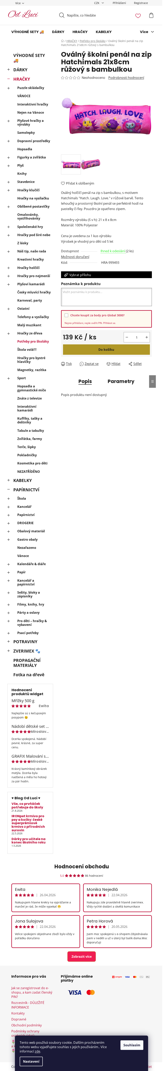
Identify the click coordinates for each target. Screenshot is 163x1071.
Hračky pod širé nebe (33, 235)
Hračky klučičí (28, 190)
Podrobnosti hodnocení (126, 77)
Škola (21, 498)
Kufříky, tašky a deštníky (29, 420)
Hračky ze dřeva (29, 333)
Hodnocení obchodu (81, 866)
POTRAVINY (25, 641)
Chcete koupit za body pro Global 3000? (97, 315)
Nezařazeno (26, 547)
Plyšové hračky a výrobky (30, 122)
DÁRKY (20, 69)
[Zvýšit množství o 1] (147, 337)
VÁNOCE (23, 96)
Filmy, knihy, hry (30, 604)
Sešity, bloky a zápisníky (28, 594)
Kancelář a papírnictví (26, 582)
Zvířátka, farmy (29, 439)
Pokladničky (27, 455)
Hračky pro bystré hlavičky (31, 360)
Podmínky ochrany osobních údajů (25, 1033)
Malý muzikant (29, 325)
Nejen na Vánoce (30, 112)
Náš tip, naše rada (31, 251)
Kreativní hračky (30, 259)
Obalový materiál (31, 531)
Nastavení (31, 1061)
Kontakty (18, 1013)
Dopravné (18, 1019)
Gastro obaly (27, 539)
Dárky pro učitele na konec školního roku (29, 840)
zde (37, 1051)
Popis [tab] (85, 381)
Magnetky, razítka (31, 370)
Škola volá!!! (27, 349)
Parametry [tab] (121, 381)
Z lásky (22, 243)
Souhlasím (131, 1045)
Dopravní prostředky (33, 141)
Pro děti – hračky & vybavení (32, 623)
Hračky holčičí (28, 268)
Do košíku (106, 349)
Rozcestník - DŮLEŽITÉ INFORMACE (27, 1005)
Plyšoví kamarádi (31, 284)
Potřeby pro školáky (33, 341)
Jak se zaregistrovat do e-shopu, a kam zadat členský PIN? (31, 992)
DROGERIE (25, 523)
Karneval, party (29, 300)
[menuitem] (27, 32)
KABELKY (22, 480)
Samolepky (26, 132)
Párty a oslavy (28, 612)
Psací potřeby (28, 633)
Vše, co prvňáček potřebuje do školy (27, 805)
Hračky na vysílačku (33, 198)
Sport (21, 378)
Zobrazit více (82, 956)
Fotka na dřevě (28, 674)
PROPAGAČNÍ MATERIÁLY (27, 663)
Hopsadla (24, 149)
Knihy (22, 173)
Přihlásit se (109, 323)
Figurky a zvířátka (31, 157)
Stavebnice (26, 182)
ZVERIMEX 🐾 (26, 651)
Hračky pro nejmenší (33, 276)
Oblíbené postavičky (33, 206)
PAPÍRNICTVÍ (26, 490)
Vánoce (23, 556)
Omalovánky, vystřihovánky (28, 216)
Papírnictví (26, 515)
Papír (21, 572)
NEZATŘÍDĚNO (28, 471)
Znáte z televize (29, 398)
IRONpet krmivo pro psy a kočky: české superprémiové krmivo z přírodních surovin (28, 823)
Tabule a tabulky (30, 430)
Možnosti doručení (75, 257)
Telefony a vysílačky (33, 317)
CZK (97, 3)
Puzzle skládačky (30, 88)
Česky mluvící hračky (34, 292)
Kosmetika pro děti (32, 463)
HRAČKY (21, 79)
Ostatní (23, 308)
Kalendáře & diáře (31, 564)
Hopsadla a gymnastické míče (31, 388)
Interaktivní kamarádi (26, 408)
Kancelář (24, 506)
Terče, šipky (26, 447)
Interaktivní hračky (32, 104)
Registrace (141, 3)
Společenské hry (30, 227)
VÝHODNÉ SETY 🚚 (29, 58)
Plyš (20, 165)
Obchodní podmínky (26, 1025)
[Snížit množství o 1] (127, 337)
